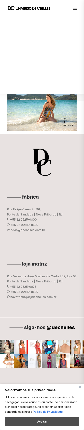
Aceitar (42, 421)
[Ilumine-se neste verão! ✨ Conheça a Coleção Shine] (7, 347)
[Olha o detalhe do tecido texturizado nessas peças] (63, 347)
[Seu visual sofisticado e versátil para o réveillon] (7, 361)
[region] (42, 407)
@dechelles (60, 327)
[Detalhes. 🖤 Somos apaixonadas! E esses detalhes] (49, 361)
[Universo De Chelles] (31, 8)
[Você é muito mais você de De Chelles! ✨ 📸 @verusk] (21, 361)
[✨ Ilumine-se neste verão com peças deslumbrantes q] (35, 361)
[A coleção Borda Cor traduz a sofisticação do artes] (63, 361)
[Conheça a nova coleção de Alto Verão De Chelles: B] (35, 347)
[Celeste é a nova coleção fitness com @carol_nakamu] (49, 347)
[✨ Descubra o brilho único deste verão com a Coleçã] (77, 347)
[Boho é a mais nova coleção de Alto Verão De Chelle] (21, 347)
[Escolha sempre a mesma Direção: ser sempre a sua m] (77, 361)
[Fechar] (80, 387)
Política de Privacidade (48, 411)
